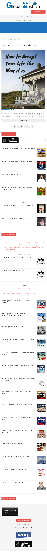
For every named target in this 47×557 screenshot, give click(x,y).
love (27, 244)
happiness (3, 244)
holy (9, 244)
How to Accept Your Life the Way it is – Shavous (20, 45)
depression (26, 242)
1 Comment (18, 47)
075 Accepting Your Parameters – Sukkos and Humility (15, 301)
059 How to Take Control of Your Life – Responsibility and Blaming (18, 379)
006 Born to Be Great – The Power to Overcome (16, 404)
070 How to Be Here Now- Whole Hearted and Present (16, 418)
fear (37, 242)
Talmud (38, 247)
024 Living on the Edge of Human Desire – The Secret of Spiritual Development (16, 314)
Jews (14, 244)
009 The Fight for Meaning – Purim (12, 327)
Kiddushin (20, 244)
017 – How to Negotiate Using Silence (13, 482)
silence (23, 247)
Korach (25, 244)
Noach (35, 244)
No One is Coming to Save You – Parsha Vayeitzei (17, 205)
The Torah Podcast (8, 250)
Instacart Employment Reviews (7, 288)
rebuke (44, 244)
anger (2, 242)
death (23, 242)
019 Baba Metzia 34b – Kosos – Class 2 (13, 270)
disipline (29, 242)
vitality (22, 250)
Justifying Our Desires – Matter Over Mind (14, 469)
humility (11, 244)
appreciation (5, 242)
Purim (41, 244)
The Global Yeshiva (23, 5)
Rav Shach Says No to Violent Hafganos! (14, 218)
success (30, 247)
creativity (17, 242)
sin (25, 247)
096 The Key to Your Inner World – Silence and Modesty (16, 392)
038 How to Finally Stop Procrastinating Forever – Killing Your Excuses (17, 431)
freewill (43, 242)
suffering (34, 247)
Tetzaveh (42, 247)
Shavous (20, 247)
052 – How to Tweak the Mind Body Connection (16, 162)
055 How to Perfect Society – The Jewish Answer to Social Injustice (17, 366)
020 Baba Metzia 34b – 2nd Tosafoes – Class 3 (16, 257)
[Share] (11, 109)
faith (36, 242)
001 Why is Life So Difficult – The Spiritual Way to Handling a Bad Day (23, 293)
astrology (9, 242)
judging (16, 244)
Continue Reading (23, 120)
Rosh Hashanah (12, 247)
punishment (38, 244)
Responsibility (4, 247)
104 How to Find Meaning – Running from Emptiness (18, 149)
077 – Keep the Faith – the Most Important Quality (17, 456)
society (27, 247)
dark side (20, 242)
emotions (33, 242)
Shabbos (17, 247)
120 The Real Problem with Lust (11, 175)
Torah (16, 250)
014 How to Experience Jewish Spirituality (14, 443)
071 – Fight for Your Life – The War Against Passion (25, 288)
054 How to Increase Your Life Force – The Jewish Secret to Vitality (17, 188)
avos (11, 242)
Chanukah (14, 242)
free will (40, 242)
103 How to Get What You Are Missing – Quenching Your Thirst (17, 340)
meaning (32, 244)
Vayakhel (19, 250)
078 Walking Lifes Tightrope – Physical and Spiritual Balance (17, 353)
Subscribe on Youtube (38, 11)
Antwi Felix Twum (4, 293)
